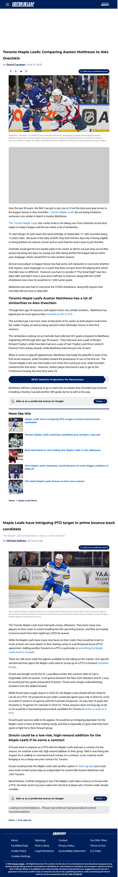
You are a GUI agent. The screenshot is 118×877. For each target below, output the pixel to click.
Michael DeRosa (16, 540)
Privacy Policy (66, 845)
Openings (40, 840)
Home (12, 500)
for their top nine (84, 766)
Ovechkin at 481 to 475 (59, 314)
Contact (63, 840)
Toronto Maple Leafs (62, 212)
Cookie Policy (18, 850)
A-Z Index (95, 850)
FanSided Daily (19, 845)
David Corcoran (16, 64)
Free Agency (24, 820)
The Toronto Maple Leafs (23, 223)
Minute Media (18, 864)
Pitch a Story (42, 845)
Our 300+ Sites (98, 840)
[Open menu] (7, 4)
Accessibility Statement (72, 850)
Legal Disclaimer (44, 850)
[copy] (26, 71)
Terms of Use (97, 845)
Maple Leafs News (27, 500)
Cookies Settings (20, 856)
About (14, 840)
